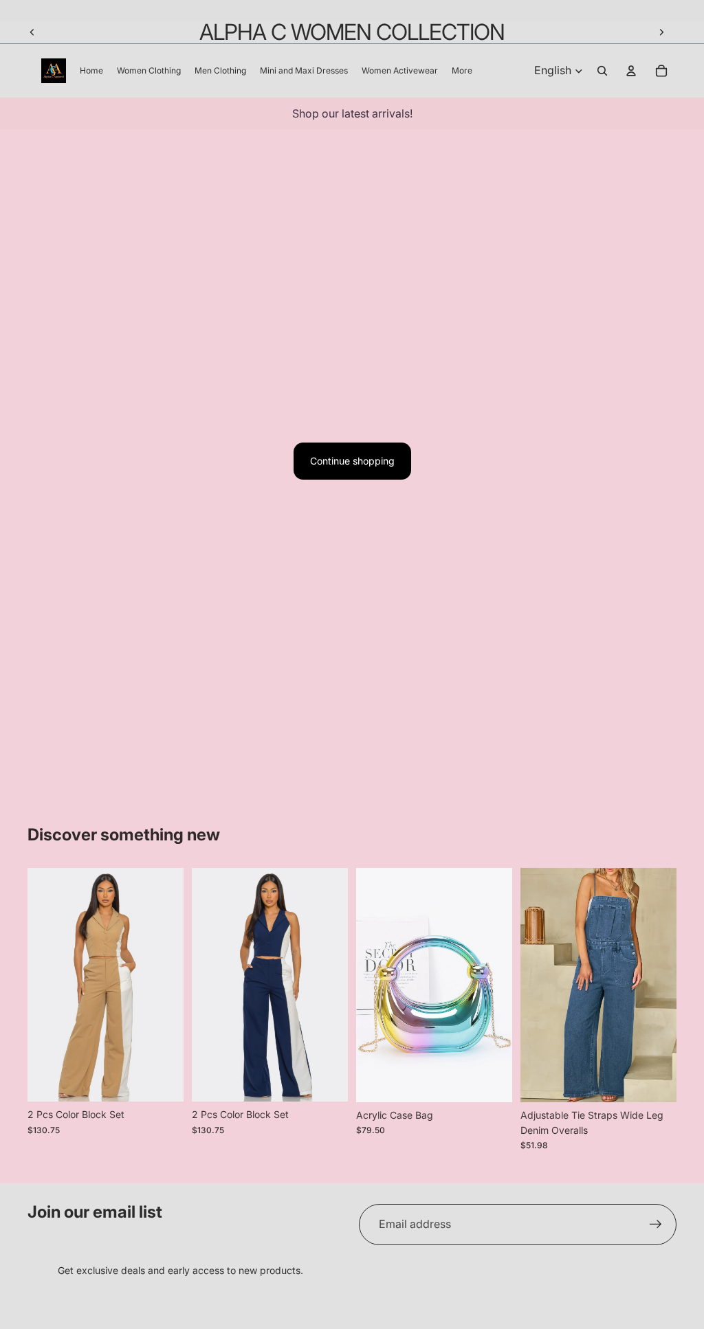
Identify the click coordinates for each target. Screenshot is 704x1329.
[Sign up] (655, 1224)
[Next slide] (661, 32)
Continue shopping (352, 461)
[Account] (631, 71)
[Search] (602, 71)
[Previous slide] (32, 32)
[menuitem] (462, 70)
